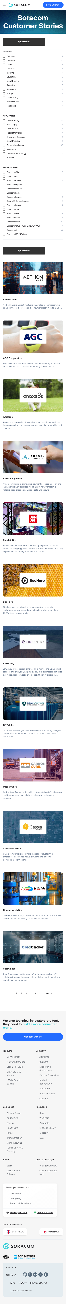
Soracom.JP (54, 1232)
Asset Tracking (13, 120)
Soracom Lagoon (14, 189)
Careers (43, 1098)
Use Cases (8, 1107)
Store (6, 1159)
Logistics (10, 69)
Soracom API (12, 176)
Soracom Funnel (14, 180)
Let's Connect (53, 5)
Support (43, 1062)
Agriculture (11, 85)
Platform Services (16, 1062)
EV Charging (12, 124)
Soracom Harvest (14, 197)
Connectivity (13, 1057)
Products (7, 1051)
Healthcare (11, 106)
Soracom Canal (13, 217)
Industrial (10, 73)
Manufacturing (13, 102)
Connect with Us (33, 1037)
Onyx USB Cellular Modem (18, 201)
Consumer (11, 60)
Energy (10, 93)
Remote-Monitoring (15, 145)
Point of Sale (12, 129)
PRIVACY (23, 1283)
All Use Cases (14, 1113)
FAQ (41, 1138)
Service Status (45, 1212)
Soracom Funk (13, 209)
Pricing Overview (48, 1165)
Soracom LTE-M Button (17, 234)
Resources (41, 1107)
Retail (9, 64)
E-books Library (47, 1128)
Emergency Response (16, 137)
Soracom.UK (18, 1232)
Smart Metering (13, 141)
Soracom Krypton (14, 184)
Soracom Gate (13, 213)
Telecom (10, 157)
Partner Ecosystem (49, 1075)
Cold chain (11, 56)
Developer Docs (18, 1212)
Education (11, 77)
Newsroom (44, 1088)
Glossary (44, 1133)
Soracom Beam (13, 222)
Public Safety (12, 97)
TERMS (12, 1283)
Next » (49, 993)
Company (41, 1051)
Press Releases (47, 1093)
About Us (44, 1057)
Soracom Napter (14, 205)
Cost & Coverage (45, 1159)
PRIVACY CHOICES (38, 1283)
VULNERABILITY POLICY (21, 1291)
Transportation (13, 89)
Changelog (15, 1198)
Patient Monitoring (14, 133)
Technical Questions (20, 1203)
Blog (41, 1113)
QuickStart (15, 1193)
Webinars (44, 1118)
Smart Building (13, 81)
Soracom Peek (13, 193)
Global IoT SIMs (15, 1067)
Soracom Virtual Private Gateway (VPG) (23, 226)
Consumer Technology (16, 153)
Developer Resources (17, 1187)
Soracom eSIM (13, 172)
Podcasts (44, 1123)
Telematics (11, 149)
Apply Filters (24, 41)
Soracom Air (12, 230)
